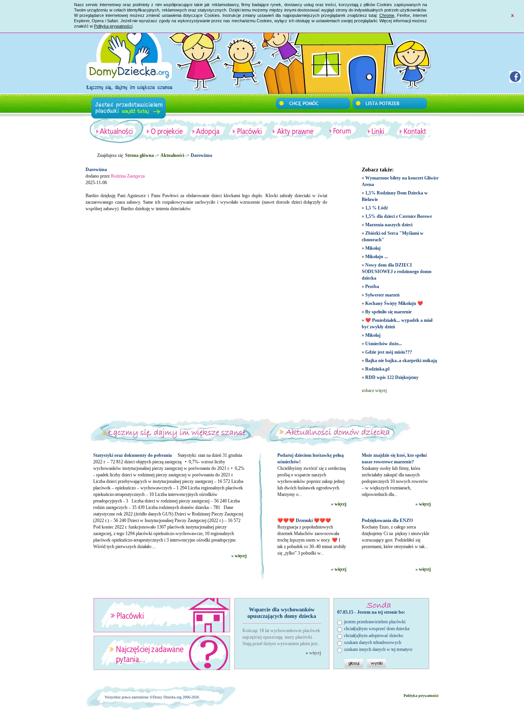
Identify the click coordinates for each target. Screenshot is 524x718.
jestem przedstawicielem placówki (374, 621)
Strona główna (139, 155)
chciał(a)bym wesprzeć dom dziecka (376, 628)
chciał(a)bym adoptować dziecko (373, 635)
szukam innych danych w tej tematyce (378, 649)
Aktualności (172, 155)
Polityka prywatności (113, 26)
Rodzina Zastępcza (128, 176)
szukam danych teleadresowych (372, 642)
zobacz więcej (374, 390)
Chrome (386, 15)
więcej (241, 555)
